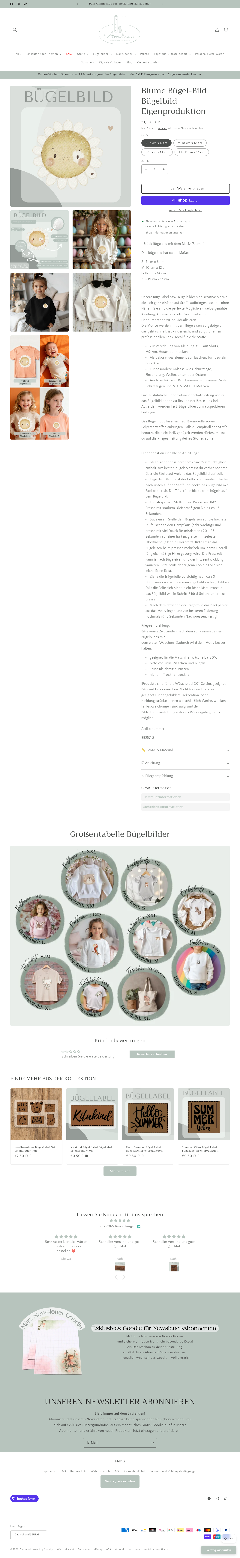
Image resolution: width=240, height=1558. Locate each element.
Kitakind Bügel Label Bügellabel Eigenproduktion (91, 1149)
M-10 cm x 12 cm (190, 142)
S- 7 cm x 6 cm (156, 142)
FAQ (63, 1471)
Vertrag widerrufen (120, 1481)
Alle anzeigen (120, 1171)
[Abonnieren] (152, 1443)
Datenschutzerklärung (90, 1549)
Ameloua (25, 1549)
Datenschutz (78, 1471)
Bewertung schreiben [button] (152, 1054)
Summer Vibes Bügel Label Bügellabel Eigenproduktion (200, 1149)
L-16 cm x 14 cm (157, 152)
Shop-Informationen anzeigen (165, 232)
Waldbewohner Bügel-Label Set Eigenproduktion (35, 1149)
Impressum (49, 1471)
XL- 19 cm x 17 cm (192, 152)
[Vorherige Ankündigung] (77, 4)
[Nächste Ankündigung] (163, 4)
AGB (117, 1471)
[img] (120, 1220)
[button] (14, 29)
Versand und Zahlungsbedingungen (174, 1471)
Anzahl (145, 161)
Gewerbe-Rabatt (135, 1471)
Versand (162, 128)
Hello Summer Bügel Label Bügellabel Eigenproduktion (144, 1149)
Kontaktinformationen (156, 1549)
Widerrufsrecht (101, 1471)
